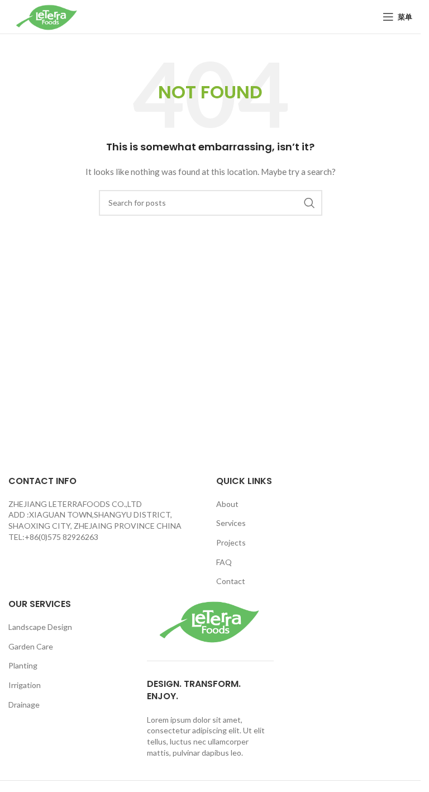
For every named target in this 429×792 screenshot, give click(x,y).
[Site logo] (47, 16)
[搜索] (309, 203)
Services (231, 523)
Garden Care (30, 646)
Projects (231, 542)
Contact (230, 581)
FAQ (224, 562)
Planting (22, 665)
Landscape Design (40, 627)
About (227, 504)
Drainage (24, 704)
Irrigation (24, 685)
